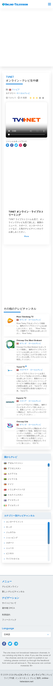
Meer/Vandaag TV (24, 317)
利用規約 (6, 615)
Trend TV (20, 367)
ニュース (10, 548)
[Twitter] (16, 145)
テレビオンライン (10, 587)
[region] (26, 485)
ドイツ (10, 484)
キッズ (9, 527)
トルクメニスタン (15, 495)
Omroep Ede (22, 422)
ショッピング (12, 538)
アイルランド (13, 505)
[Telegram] (16, 644)
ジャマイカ (12, 479)
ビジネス (10, 553)
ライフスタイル (12, 559)
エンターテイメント (14, 522)
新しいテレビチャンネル (13, 592)
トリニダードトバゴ (16, 490)
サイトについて (9, 603)
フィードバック (9, 620)
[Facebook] (11, 145)
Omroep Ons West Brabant (29, 340)
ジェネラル (11, 532)
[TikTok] (24, 145)
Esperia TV (21, 398)
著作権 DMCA (8, 608)
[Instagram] (20, 145)
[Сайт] (7, 145)
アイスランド (13, 500)
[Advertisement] (26, 38)
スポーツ (10, 543)
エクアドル (12, 474)
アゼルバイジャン (15, 463)
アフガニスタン (14, 468)
